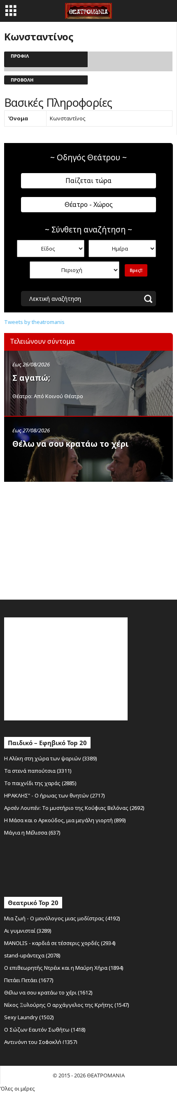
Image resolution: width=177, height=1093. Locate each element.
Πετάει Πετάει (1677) (29, 980)
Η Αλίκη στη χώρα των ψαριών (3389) (50, 758)
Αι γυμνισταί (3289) (27, 930)
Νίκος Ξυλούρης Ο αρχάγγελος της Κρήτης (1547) (66, 1005)
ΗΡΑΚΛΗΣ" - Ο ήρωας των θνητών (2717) (54, 795)
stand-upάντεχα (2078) (32, 955)
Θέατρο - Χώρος (89, 204)
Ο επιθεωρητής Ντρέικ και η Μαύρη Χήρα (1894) (63, 967)
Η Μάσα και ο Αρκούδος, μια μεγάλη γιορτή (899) (65, 820)
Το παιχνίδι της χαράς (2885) (40, 783)
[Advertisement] (66, 538)
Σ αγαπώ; (31, 378)
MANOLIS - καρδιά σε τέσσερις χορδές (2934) (60, 943)
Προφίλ (20, 56)
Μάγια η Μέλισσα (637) (32, 832)
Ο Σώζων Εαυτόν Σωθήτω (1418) (45, 1029)
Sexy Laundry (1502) (29, 1017)
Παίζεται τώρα (88, 180)
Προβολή (22, 80)
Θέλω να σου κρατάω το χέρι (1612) (48, 992)
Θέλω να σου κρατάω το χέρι (70, 444)
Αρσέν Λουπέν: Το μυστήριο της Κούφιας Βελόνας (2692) (74, 808)
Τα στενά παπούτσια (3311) (38, 770)
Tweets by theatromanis (34, 322)
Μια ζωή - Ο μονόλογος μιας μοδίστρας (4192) (62, 918)
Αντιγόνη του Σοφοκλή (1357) (40, 1042)
